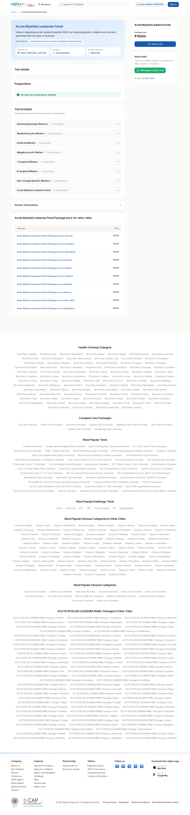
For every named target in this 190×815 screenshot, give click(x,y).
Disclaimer (124, 802)
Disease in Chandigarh (120, 530)
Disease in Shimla (48, 570)
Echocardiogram (101, 508)
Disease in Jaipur (91, 543)
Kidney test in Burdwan (155, 591)
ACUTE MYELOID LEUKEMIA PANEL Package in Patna (149, 693)
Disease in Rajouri (84, 565)
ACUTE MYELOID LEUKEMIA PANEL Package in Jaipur (148, 653)
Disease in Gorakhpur (48, 539)
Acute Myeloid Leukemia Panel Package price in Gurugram (45, 244)
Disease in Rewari (123, 565)
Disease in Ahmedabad (64, 525)
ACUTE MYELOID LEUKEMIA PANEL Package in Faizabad (150, 635)
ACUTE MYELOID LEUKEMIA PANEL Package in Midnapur (151, 738)
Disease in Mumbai (71, 556)
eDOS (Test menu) (96, 769)
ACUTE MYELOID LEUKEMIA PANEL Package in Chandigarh (95, 738)
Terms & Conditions (140, 802)
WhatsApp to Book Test (152, 70)
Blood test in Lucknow (113, 381)
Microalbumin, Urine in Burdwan (38, 477)
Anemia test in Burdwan (107, 600)
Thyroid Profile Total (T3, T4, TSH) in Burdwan (41, 473)
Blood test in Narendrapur (106, 389)
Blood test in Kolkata (71, 381)
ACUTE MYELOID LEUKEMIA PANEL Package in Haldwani (40, 649)
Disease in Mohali (28, 556)
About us (15, 765)
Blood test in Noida (73, 394)
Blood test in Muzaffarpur (35, 389)
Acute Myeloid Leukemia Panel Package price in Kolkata (44, 268)
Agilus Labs (39, 786)
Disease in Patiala (151, 561)
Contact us (16, 776)
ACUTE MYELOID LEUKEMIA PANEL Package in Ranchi (149, 733)
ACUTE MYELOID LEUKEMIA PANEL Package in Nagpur (95, 684)
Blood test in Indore (120, 372)
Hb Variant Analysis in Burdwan (129, 460)
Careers (15, 790)
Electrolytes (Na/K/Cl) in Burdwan (101, 477)
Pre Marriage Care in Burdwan (108, 429)
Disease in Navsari (66, 561)
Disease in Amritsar (126, 525)
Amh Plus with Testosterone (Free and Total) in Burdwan (55, 486)
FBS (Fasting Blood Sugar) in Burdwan (90, 451)
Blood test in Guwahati (164, 367)
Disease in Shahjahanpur (26, 570)
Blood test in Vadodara (58, 407)
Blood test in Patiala (119, 394)
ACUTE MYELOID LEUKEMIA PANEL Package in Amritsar (96, 658)
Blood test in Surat (121, 403)
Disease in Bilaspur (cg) (74, 530)
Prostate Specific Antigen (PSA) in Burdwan (65, 446)
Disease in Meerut (140, 552)
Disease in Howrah (136, 539)
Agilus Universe (18, 786)
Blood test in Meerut (73, 385)
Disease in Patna (169, 561)
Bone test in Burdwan (108, 591)
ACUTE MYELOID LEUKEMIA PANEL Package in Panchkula (43, 693)
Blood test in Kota (92, 381)
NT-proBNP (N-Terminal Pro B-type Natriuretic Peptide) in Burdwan (59, 482)
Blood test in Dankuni (83, 363)
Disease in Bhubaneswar (48, 530)
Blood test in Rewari (114, 398)
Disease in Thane (127, 570)
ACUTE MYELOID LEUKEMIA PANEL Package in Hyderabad (149, 649)
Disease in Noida (108, 561)
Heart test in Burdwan (85, 591)
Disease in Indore (51, 543)
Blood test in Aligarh (117, 354)
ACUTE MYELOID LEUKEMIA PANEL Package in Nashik (148, 684)
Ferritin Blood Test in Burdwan (27, 451)
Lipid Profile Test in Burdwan (69, 477)
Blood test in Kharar (49, 381)
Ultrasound (71, 508)
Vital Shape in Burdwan (161, 424)
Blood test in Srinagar (99, 403)
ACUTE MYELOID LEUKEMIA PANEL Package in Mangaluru (147, 724)
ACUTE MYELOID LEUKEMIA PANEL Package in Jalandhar (42, 658)
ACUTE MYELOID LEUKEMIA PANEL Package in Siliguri (42, 702)
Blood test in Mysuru (59, 389)
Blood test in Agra (48, 354)
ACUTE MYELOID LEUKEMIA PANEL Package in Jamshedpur (42, 662)
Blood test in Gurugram (140, 367)
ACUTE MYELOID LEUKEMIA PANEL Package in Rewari (147, 720)
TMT (88, 508)
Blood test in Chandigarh (156, 358)
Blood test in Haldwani (27, 372)
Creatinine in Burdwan (166, 451)
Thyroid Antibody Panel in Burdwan (65, 464)
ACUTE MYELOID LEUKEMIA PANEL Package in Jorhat (151, 662)
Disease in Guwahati (93, 539)
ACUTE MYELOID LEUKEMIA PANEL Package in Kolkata (147, 667)
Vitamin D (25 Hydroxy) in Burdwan (157, 468)
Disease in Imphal (31, 543)
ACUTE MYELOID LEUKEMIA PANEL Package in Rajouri (39, 622)
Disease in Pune (45, 565)
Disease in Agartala (24, 525)
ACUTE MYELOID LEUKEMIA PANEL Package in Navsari (41, 689)
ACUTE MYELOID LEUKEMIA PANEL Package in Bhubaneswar (124, 729)
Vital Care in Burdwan (27, 424)
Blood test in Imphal (98, 372)
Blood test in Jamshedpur (74, 376)
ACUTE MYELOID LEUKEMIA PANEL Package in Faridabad (41, 640)
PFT (115, 508)
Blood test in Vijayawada (107, 407)
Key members (17, 769)
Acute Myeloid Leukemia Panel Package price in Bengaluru (45, 308)
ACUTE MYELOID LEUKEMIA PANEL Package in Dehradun (96, 627)
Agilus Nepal (17, 783)
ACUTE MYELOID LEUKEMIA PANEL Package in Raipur (94, 698)
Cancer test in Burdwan (82, 600)
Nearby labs (40, 783)
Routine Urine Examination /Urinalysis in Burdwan (100, 455)
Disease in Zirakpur (118, 574)
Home (14, 12)
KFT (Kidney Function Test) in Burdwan (130, 464)
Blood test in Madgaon (160, 381)
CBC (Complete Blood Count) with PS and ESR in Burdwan (143, 473)
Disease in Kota (165, 547)
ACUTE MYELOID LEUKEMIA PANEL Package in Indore (41, 653)
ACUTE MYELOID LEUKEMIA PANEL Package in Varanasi (41, 711)
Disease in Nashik (21, 561)
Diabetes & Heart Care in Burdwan (132, 424)
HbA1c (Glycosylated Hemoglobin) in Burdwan (53, 455)
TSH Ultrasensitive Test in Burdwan (142, 455)
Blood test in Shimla (56, 403)
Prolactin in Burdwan (33, 446)
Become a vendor (71, 769)
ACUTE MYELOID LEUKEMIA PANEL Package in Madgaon (42, 675)
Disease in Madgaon (72, 552)
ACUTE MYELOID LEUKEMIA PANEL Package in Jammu (149, 658)
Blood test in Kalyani (143, 376)
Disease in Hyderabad (158, 539)
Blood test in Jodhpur (99, 376)
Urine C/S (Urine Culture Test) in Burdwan (36, 468)
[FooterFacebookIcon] (129, 766)
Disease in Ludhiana (51, 552)
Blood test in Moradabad (142, 385)
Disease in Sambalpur (164, 565)
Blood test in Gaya (48, 367)
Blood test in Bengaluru (52, 358)
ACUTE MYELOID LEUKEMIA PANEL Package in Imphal (40, 724)
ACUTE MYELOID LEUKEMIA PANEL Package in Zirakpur (65, 631)
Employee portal (95, 765)
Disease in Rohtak (143, 565)
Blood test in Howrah (50, 372)
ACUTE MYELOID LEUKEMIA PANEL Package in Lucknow (93, 671)
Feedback (39, 776)
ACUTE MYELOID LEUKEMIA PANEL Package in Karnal (95, 667)
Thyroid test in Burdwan (35, 591)
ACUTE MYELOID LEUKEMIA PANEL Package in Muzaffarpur (124, 680)
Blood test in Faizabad (155, 363)
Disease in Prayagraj (25, 565)
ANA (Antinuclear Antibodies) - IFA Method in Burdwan (39, 460)
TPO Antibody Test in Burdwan (161, 460)
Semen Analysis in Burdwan (164, 464)
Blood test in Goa (93, 367)
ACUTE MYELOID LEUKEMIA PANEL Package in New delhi (96, 689)
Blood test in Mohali (119, 385)
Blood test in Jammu (49, 376)
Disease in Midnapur (161, 552)
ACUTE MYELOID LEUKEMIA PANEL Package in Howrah (94, 649)
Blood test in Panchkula (96, 394)
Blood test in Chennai (34, 363)
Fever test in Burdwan (132, 591)
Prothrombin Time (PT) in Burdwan (29, 464)
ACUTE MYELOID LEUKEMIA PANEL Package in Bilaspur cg (95, 733)
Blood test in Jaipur (164, 372)
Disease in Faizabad (95, 534)
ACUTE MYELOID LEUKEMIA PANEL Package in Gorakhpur (40, 644)
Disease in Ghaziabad (159, 534)
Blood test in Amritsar (139, 354)
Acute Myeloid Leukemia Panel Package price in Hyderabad (46, 252)
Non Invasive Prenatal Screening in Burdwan (34, 491)
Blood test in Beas (30, 358)
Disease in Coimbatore (165, 530)
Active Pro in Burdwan (76, 424)
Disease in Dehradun (51, 534)
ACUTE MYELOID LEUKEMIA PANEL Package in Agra (95, 720)
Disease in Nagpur (137, 556)
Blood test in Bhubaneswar (79, 358)
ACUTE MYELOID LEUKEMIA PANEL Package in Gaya (95, 640)
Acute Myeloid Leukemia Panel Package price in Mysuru (44, 292)
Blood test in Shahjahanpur (31, 403)
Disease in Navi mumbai (43, 561)
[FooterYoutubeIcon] (117, 766)
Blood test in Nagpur (81, 389)
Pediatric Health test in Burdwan (121, 596)
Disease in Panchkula (129, 561)
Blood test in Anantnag (162, 354)
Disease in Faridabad (118, 534)
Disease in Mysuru (116, 556)
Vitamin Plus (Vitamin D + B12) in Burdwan (103, 486)
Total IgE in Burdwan (67, 491)
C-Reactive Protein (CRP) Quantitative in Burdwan (116, 482)
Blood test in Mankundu (49, 385)
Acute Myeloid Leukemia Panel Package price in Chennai (45, 236)
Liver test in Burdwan (34, 596)
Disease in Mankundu (118, 552)
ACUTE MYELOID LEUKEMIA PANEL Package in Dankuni (41, 627)
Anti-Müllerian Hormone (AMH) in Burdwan (99, 491)
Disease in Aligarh (106, 525)
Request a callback (43, 769)
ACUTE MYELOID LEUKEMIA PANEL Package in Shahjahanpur (122, 631)
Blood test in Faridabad (26, 367)
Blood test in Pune (28, 398)
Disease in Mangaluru (95, 552)
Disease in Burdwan (97, 530)
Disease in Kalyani (67, 547)
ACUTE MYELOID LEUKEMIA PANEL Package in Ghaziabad (148, 640)
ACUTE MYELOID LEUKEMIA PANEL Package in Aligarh (149, 627)
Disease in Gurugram (71, 539)
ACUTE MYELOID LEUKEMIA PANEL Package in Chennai (38, 618)
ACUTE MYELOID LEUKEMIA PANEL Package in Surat (148, 702)
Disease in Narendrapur (160, 556)
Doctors (15, 772)
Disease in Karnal (107, 547)
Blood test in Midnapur (96, 385)
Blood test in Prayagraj (162, 394)
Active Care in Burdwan (51, 424)
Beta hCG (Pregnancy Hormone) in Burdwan (109, 446)
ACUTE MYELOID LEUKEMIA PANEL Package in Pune (43, 698)
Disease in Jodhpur (27, 547)
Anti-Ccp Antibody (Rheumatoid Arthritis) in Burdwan (90, 473)
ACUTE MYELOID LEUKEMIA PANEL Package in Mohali (149, 675)
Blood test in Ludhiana (137, 381)
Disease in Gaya (138, 534)
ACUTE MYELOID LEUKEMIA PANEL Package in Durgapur (95, 635)
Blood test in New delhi (50, 394)
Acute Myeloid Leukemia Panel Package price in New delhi (45, 300)
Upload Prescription (43, 765)
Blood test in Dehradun (107, 363)
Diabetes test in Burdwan (60, 591)
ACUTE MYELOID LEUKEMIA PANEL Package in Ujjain (95, 707)
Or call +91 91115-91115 (144, 78)
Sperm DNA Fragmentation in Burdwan (143, 486)
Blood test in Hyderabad (74, 372)
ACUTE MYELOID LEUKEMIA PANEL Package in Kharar (93, 724)
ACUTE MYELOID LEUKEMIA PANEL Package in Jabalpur (95, 653)
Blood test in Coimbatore (59, 363)
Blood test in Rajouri (71, 398)
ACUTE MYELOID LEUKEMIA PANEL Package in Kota (40, 671)
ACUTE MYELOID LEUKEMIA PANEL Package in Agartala (92, 716)
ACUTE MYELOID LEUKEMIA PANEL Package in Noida (149, 689)
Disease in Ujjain (145, 570)
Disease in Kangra (87, 547)
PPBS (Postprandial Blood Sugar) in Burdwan (132, 451)
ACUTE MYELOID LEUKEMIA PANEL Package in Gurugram (96, 644)
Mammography (127, 508)
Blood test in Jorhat (121, 376)
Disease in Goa (28, 539)
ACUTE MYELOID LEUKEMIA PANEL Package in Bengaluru (42, 707)
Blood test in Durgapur (131, 363)
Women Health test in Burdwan (89, 596)
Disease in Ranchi (103, 565)
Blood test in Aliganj (95, 354)
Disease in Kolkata (146, 547)
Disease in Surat (108, 570)
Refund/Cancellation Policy (165, 802)
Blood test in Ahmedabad (71, 354)
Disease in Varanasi (72, 574)
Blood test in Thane (142, 403)
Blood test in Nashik (131, 389)
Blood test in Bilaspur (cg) (107, 358)
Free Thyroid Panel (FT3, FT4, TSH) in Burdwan (90, 460)
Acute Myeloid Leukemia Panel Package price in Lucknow (45, 276)
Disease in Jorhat (47, 547)
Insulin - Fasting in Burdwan (57, 451)
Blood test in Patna (140, 394)
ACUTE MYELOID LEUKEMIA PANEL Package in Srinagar (95, 702)
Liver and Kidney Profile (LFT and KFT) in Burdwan (143, 477)
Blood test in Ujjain (162, 403)
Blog (36, 779)
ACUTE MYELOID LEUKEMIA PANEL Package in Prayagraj (40, 635)
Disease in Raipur (64, 565)
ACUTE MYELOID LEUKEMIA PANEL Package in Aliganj (150, 622)
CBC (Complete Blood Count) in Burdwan (118, 468)
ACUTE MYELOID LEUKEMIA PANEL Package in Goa (93, 711)
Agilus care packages (44, 772)
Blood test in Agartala (27, 354)
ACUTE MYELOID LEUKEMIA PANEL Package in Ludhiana (147, 671)
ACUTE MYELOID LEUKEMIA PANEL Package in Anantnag (39, 738)
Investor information (97, 776)
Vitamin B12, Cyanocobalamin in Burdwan (77, 468)
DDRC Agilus (17, 779)
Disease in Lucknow (29, 552)
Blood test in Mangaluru (24, 385)
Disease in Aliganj (86, 525)
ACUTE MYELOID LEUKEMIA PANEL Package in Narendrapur (95, 622)
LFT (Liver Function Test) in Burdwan (149, 446)
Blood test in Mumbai (167, 385)
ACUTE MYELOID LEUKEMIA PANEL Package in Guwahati (151, 644)
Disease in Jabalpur (71, 543)
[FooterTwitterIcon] (141, 766)
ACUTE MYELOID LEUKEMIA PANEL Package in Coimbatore (94, 618)
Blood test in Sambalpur (159, 398)
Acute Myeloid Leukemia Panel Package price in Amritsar (44, 260)
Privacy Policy (109, 802)
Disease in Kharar (126, 547)
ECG (81, 508)
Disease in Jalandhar (112, 543)
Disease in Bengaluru (24, 530)
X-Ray (59, 508)
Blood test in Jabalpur (142, 372)
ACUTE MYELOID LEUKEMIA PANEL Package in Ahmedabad (66, 729)
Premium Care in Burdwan (101, 424)
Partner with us (70, 765)
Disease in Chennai (143, 530)
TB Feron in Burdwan (152, 482)
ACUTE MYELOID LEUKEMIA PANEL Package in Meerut (96, 675)
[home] (23, 4)
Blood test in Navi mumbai (155, 389)
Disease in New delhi (87, 561)
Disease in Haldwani (115, 539)
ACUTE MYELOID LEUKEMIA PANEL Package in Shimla (146, 698)
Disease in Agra (43, 525)
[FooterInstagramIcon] (123, 766)
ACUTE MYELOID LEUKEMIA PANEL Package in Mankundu (150, 618)
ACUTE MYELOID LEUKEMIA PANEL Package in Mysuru (42, 684)
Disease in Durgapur (73, 534)
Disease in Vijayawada (95, 574)
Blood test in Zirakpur (132, 407)
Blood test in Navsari (26, 394)
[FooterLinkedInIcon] (135, 766)
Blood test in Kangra (165, 376)
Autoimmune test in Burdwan (152, 596)
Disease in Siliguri (68, 570)
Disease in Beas (168, 525)
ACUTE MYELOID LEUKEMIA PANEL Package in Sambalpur (147, 716)
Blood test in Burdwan (132, 358)
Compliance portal (96, 772)
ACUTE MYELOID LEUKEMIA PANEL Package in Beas (40, 716)
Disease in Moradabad (49, 556)
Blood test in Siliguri (77, 403)
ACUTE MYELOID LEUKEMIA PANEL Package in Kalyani (42, 667)
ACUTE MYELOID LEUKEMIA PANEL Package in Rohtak (40, 733)
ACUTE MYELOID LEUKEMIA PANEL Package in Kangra (43, 720)
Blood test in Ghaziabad (71, 367)
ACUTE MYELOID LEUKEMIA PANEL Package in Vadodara (149, 707)
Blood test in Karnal (28, 381)
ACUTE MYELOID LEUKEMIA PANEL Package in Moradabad (66, 680)
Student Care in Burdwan (79, 429)
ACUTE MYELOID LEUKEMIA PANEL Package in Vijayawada (147, 711)
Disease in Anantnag (147, 525)
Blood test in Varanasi (83, 407)
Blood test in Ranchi (92, 398)
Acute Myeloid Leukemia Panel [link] (34, 12)
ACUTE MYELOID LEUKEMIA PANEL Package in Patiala (97, 693)
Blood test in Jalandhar (26, 376)
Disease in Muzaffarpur (94, 556)
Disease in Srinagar (88, 570)
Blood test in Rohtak (136, 398)
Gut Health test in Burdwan (60, 596)
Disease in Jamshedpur (156, 543)
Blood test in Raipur (49, 398)
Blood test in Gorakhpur (116, 367)
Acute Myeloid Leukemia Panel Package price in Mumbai (44, 284)
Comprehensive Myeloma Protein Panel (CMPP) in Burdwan (149, 491)
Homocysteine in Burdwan (97, 464)
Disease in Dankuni (29, 534)
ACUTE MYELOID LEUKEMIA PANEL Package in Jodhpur (97, 662)
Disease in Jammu (133, 543)
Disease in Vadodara (166, 570)
